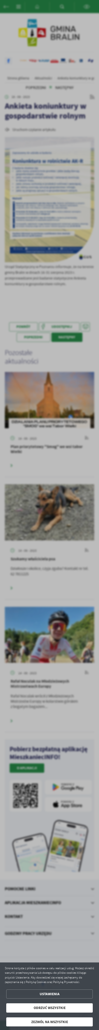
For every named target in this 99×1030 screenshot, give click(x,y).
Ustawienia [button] (50, 994)
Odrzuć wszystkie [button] (50, 1007)
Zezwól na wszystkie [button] (49, 1022)
